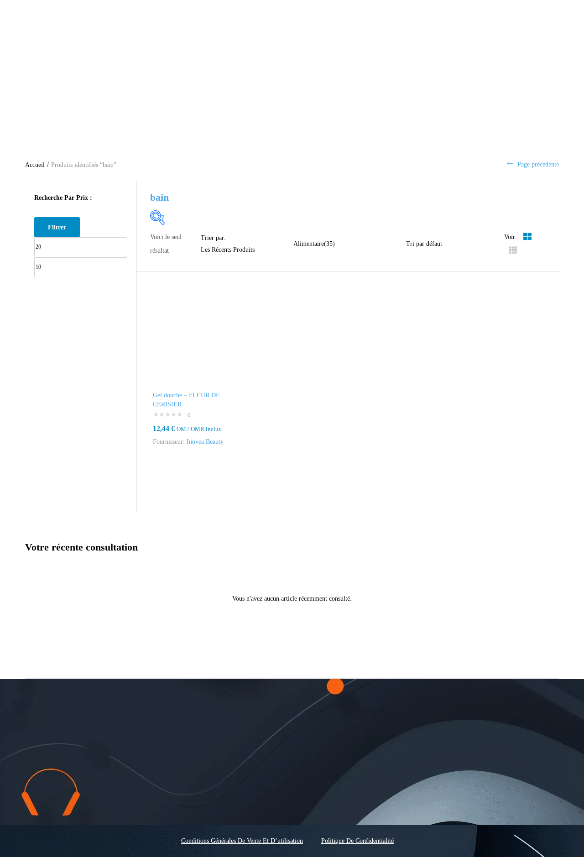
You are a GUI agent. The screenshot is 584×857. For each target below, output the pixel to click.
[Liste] (513, 250)
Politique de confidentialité (357, 840)
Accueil (35, 164)
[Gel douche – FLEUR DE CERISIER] (191, 340)
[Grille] (527, 237)
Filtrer (57, 227)
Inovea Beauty (205, 441)
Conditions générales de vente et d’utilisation (242, 840)
